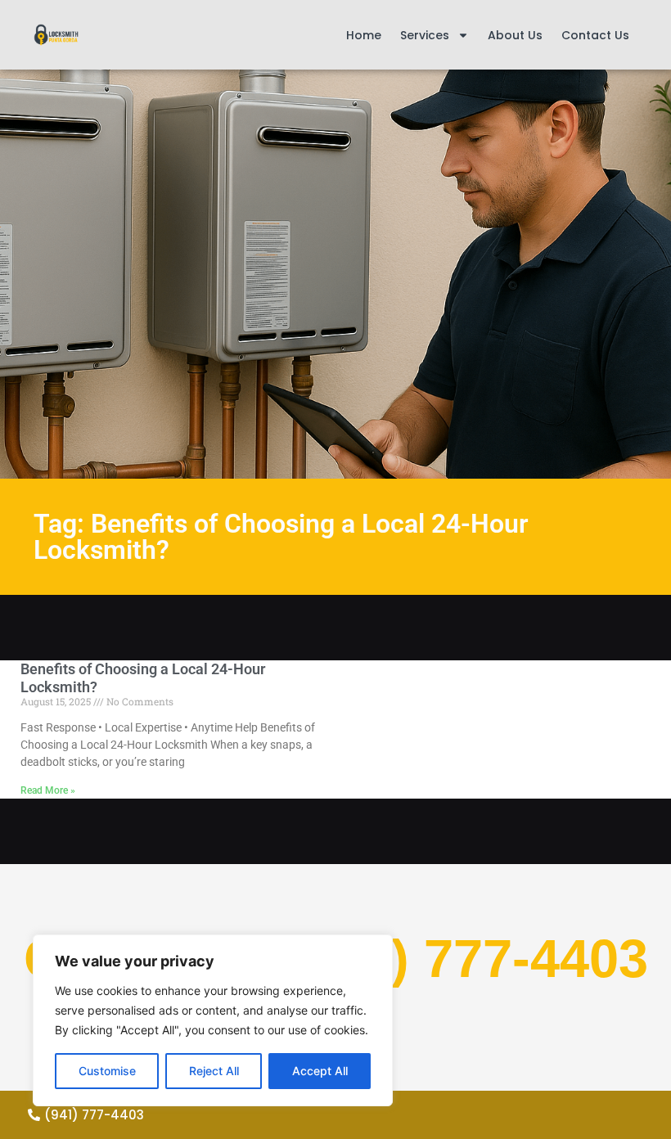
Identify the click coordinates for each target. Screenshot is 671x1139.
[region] (213, 1020)
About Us (515, 35)
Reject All (214, 1071)
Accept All (320, 1071)
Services (424, 35)
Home (363, 35)
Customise (107, 1071)
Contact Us (595, 35)
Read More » (47, 790)
